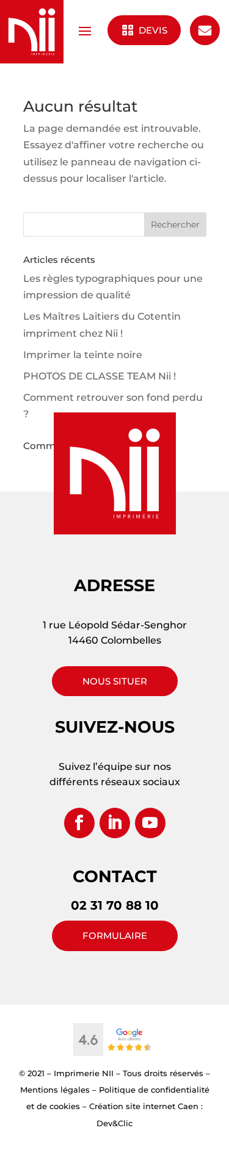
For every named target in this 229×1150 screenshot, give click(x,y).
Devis (151, 30)
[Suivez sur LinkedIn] (115, 823)
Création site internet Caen (143, 1106)
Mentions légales (55, 1089)
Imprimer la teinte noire (82, 355)
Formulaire (114, 935)
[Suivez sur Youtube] (150, 823)
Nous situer (114, 681)
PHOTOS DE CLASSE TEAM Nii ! (99, 376)
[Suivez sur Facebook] (79, 823)
